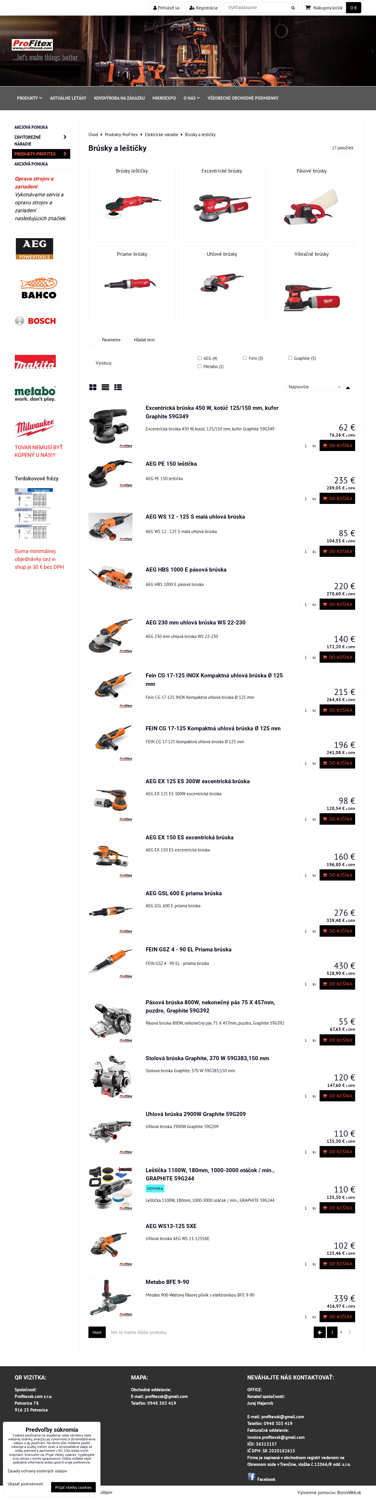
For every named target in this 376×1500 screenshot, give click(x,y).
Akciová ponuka (31, 127)
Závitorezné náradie (27, 140)
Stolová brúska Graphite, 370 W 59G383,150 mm (207, 1058)
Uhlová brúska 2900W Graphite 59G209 (196, 1114)
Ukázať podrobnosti (25, 1483)
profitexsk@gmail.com (166, 1396)
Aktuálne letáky (68, 98)
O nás (190, 98)
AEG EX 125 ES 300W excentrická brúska (198, 781)
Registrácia (206, 8)
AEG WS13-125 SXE (171, 1226)
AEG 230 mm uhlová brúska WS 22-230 (196, 622)
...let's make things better (44, 56)
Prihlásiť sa (168, 8)
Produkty (27, 98)
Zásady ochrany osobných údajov (37, 1471)
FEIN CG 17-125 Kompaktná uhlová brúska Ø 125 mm (213, 728)
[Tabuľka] (118, 389)
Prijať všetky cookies (73, 1487)
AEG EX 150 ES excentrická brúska (190, 837)
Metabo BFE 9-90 (167, 1282)
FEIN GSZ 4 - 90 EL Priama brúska (188, 949)
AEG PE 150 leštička (171, 463)
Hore (97, 1332)
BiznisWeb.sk (349, 1492)
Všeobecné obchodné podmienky (243, 98)
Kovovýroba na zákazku (119, 98)
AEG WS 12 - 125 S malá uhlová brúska (195, 516)
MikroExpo (164, 98)
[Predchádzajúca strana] (320, 1332)
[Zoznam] (105, 389)
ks (314, 445)
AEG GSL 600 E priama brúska (184, 893)
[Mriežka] (92, 389)
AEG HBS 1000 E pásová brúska (186, 569)
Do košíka (339, 445)
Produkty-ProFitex (35, 154)
